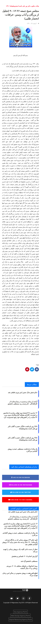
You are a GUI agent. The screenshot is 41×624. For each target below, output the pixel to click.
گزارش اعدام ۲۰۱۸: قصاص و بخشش (25, 556)
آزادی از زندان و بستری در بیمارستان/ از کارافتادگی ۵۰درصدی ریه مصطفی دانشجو (22, 402)
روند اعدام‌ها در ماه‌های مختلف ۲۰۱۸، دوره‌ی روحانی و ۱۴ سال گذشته (22, 567)
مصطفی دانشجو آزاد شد (29, 561)
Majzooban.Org (16, 602)
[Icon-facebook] (29, 598)
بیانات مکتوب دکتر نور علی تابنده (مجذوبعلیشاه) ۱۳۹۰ (22, 6)
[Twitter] (17, 598)
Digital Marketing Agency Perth (20, 619)
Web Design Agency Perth (20, 616)
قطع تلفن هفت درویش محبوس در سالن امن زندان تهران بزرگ (20, 574)
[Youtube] (11, 598)
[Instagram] (23, 598)
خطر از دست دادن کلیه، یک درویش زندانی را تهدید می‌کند (20, 550)
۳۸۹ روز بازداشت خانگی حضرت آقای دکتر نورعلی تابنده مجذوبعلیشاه (22, 427)
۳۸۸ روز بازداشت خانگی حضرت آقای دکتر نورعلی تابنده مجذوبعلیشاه (22, 438)
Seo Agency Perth (20, 612)
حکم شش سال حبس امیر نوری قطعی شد (22, 392)
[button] (37, 369)
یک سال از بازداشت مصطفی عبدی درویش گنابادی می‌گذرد (22, 450)
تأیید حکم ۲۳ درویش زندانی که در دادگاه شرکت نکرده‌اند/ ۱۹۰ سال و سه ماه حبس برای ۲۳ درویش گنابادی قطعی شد (20, 542)
